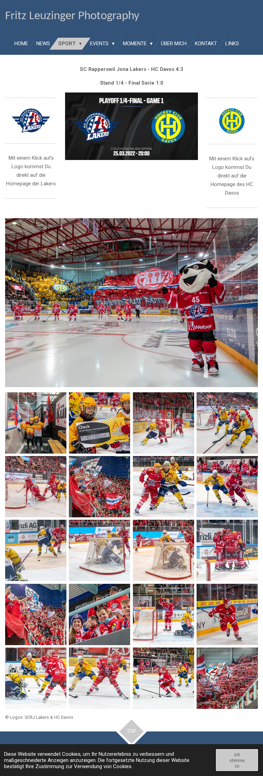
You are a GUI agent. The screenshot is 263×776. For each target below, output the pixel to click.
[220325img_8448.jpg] (163, 678)
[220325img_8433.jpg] (227, 678)
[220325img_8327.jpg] (227, 550)
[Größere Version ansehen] (131, 302)
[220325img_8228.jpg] (227, 486)
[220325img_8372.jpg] (163, 614)
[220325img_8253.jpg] (35, 550)
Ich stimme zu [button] (237, 760)
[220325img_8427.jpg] (100, 678)
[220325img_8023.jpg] (35, 423)
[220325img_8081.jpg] (227, 423)
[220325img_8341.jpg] (35, 614)
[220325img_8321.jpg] (100, 550)
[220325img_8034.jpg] (163, 423)
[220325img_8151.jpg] (100, 486)
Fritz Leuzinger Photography (72, 16)
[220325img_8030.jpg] (100, 423)
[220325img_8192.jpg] (163, 486)
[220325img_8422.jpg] (35, 678)
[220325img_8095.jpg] (35, 486)
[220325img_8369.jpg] (100, 614)
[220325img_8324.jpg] (163, 550)
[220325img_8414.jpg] (227, 614)
